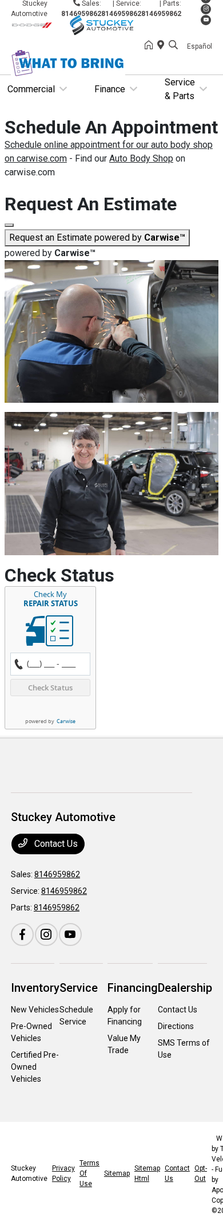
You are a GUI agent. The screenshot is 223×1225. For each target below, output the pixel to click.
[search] (173, 46)
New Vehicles (35, 1009)
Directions (176, 1026)
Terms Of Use (89, 1173)
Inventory (35, 988)
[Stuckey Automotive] (78, 24)
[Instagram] (206, 9)
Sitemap (117, 1173)
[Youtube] (206, 20)
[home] (151, 46)
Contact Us (55, 843)
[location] (163, 46)
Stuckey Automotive (29, 1173)
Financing (132, 988)
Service (78, 988)
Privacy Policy (63, 1173)
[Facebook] (22, 934)
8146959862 (161, 14)
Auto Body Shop (141, 158)
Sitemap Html (147, 1173)
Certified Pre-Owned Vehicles (35, 1066)
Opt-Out (200, 1173)
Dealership (185, 988)
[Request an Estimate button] (9, 225)
